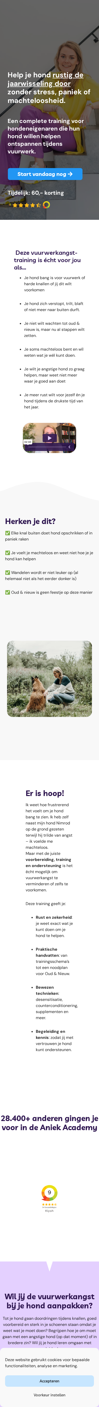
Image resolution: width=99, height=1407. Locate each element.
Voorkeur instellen (49, 1395)
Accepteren (49, 1381)
